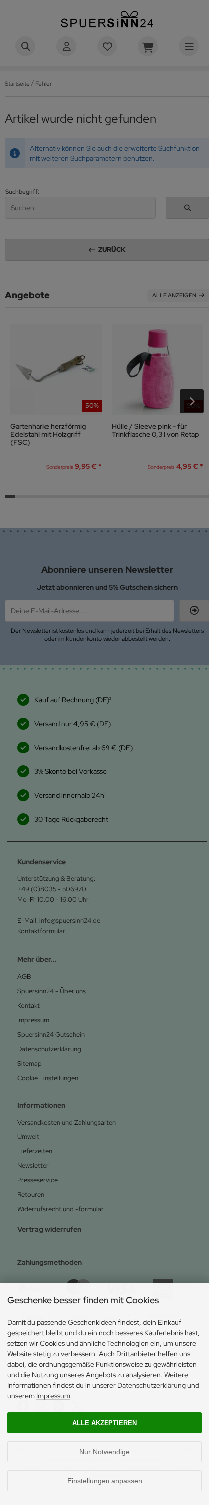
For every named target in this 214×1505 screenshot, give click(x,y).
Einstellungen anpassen (104, 1481)
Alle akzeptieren (104, 1423)
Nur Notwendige (104, 1452)
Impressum (53, 1395)
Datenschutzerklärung (151, 1385)
